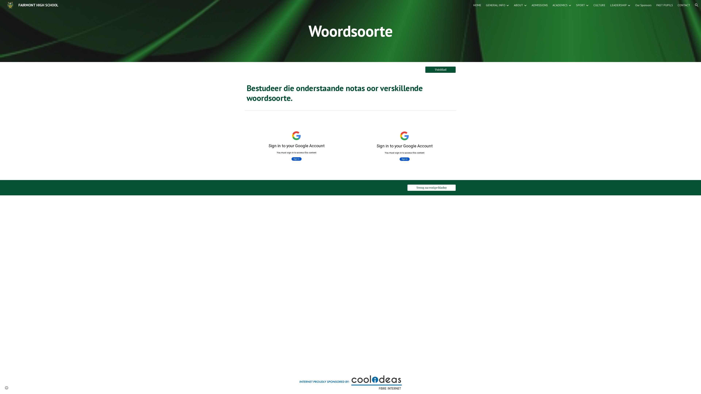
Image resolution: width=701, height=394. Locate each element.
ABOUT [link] (518, 5)
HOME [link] (477, 5)
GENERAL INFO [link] (495, 5)
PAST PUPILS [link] (664, 5)
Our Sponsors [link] (643, 5)
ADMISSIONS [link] (540, 5)
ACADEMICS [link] (560, 5)
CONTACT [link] (684, 5)
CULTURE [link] (599, 5)
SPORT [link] (580, 5)
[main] (350, 31)
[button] (696, 5)
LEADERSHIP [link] (618, 5)
